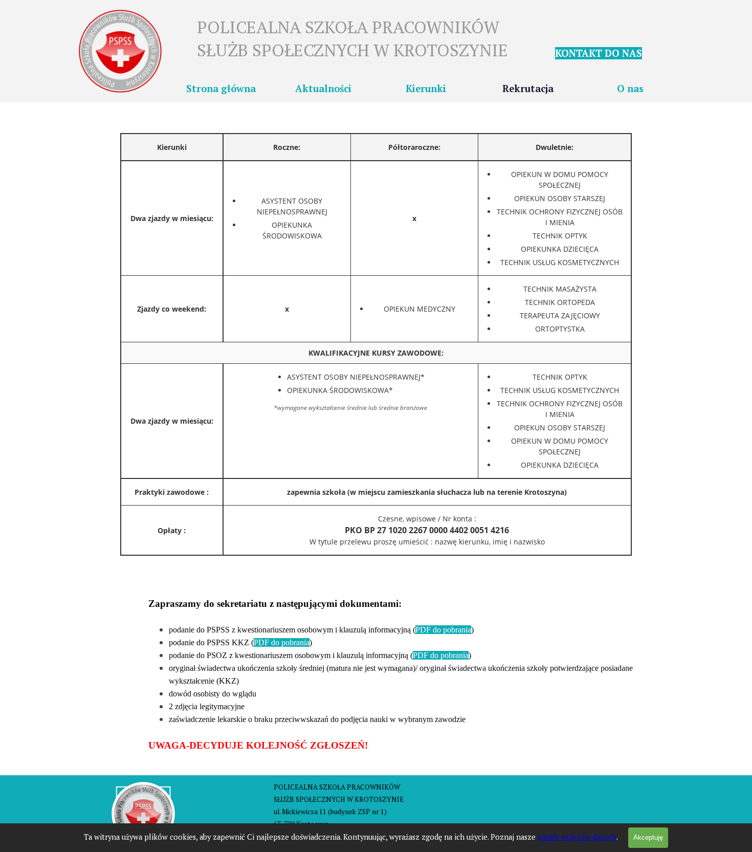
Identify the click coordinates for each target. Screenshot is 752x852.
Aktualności (323, 88)
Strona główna (221, 88)
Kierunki (426, 88)
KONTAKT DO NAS (598, 53)
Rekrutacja (528, 88)
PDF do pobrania (443, 629)
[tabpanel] (611, 53)
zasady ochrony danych (577, 837)
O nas (630, 88)
